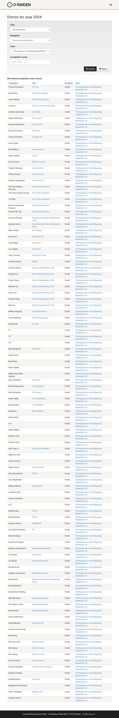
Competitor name (18, 57)
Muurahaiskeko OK (40, 561)
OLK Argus (36, 392)
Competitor (13, 83)
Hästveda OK (37, 623)
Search (91, 69)
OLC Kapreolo (38, 467)
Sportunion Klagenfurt (41, 548)
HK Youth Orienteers (41, 187)
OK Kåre (35, 87)
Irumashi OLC (38, 168)
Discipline (14, 35)
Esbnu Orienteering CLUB (43, 268)
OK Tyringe (37, 230)
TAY (33, 530)
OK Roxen (36, 131)
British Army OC (39, 162)
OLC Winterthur (39, 399)
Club (12, 25)
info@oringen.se (89, 714)
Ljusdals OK (37, 137)
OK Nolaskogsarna (40, 318)
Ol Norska (36, 243)
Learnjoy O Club (39, 255)
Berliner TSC (37, 692)
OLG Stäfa (36, 112)
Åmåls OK (36, 380)
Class (12, 46)
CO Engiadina (38, 386)
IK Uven (35, 324)
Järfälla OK (36, 523)
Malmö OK (36, 554)
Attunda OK (37, 486)
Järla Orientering (39, 311)
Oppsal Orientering (40, 598)
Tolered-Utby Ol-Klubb (42, 667)
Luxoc (34, 156)
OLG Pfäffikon (38, 405)
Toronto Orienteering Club (43, 106)
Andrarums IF (38, 149)
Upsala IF (36, 679)
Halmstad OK (37, 236)
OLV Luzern (37, 118)
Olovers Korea (38, 642)
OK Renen (36, 349)
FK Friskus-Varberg (40, 93)
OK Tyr (35, 473)
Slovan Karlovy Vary (40, 99)
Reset (104, 69)
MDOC (35, 261)
